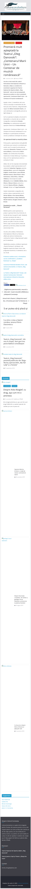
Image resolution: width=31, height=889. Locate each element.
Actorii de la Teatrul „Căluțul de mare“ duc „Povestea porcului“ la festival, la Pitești (15, 300)
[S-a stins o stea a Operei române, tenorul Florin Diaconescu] (15, 314)
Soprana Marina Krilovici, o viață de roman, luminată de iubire (20, 471)
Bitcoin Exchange (7, 804)
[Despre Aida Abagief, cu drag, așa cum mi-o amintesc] (15, 382)
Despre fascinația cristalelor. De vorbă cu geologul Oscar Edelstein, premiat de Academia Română (21, 599)
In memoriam (7, 386)
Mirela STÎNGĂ (18, 78)
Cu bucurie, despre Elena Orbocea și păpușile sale (19, 726)
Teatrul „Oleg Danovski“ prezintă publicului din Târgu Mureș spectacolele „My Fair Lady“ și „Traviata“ (15, 361)
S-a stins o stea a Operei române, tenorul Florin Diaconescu (13, 322)
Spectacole (18, 43)
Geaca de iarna (6, 806)
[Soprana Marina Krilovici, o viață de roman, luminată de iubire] (7, 473)
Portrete (14, 386)
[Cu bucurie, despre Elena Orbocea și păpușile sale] (7, 728)
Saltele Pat (5, 801)
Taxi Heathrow (6, 799)
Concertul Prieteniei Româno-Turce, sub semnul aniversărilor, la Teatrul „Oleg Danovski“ (15, 267)
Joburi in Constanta (7, 808)
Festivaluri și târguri (9, 43)
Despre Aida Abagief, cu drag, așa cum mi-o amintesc (14, 392)
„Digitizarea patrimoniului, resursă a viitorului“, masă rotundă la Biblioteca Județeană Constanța (16, 292)
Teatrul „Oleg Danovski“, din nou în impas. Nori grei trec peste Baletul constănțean (15, 341)
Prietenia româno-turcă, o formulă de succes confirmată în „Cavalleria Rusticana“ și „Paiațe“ (15, 259)
